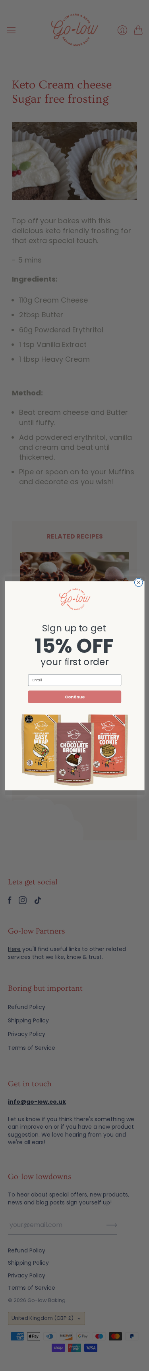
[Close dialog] (138, 582)
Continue (74, 697)
